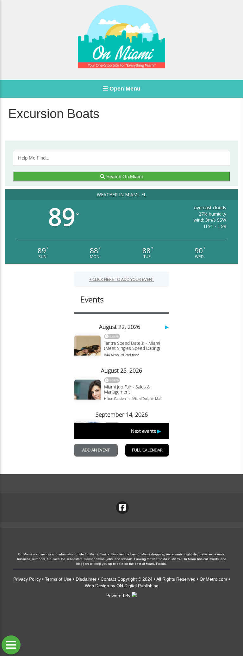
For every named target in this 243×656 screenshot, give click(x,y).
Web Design (97, 585)
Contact (108, 579)
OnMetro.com (213, 579)
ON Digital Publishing (137, 585)
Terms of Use (58, 579)
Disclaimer (86, 579)
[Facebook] (122, 507)
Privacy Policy (27, 579)
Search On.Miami (124, 176)
